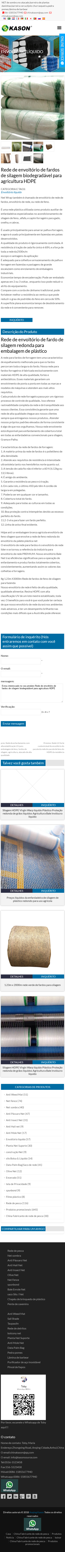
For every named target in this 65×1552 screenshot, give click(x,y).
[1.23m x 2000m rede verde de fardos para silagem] (32, 973)
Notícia (10, 1537)
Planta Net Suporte (16, 1145)
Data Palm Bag (16, 1347)
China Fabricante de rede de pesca (24, 1215)
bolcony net (14, 1333)
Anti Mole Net (14, 1132)
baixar (58, 1537)
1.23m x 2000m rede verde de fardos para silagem (32, 984)
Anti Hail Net (15, 1265)
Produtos (57, 1533)
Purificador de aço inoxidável (24, 1362)
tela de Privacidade (16, 1183)
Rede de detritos (17, 1328)
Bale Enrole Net (16, 1289)
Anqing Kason (36, 1512)
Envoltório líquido (54, 56)
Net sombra (12, 1107)
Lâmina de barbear (18, 1357)
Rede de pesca (14, 1203)
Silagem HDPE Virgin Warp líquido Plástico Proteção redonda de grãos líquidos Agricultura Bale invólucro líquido (32, 813)
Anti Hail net (13, 1126)
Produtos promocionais (18, 1209)
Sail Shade (13, 1318)
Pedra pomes (15, 1352)
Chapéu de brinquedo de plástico (26, 1299)
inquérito (17, 319)
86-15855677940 (14, 12)
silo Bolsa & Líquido (16, 1158)
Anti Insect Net (14, 1120)
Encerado (11, 1177)
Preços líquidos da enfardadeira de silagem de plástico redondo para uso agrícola (32, 899)
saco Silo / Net (16, 1294)
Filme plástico (13, 1196)
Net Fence (11, 1100)
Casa (8, 1533)
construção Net (14, 1152)
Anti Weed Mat (14, 1094)
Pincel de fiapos (16, 1367)
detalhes (16, 805)
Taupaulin (13, 1323)
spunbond (11, 1190)
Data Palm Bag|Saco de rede (21, 1164)
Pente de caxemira (18, 1304)
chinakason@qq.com (37, 12)
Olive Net (11, 1171)
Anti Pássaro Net (15, 1113)
